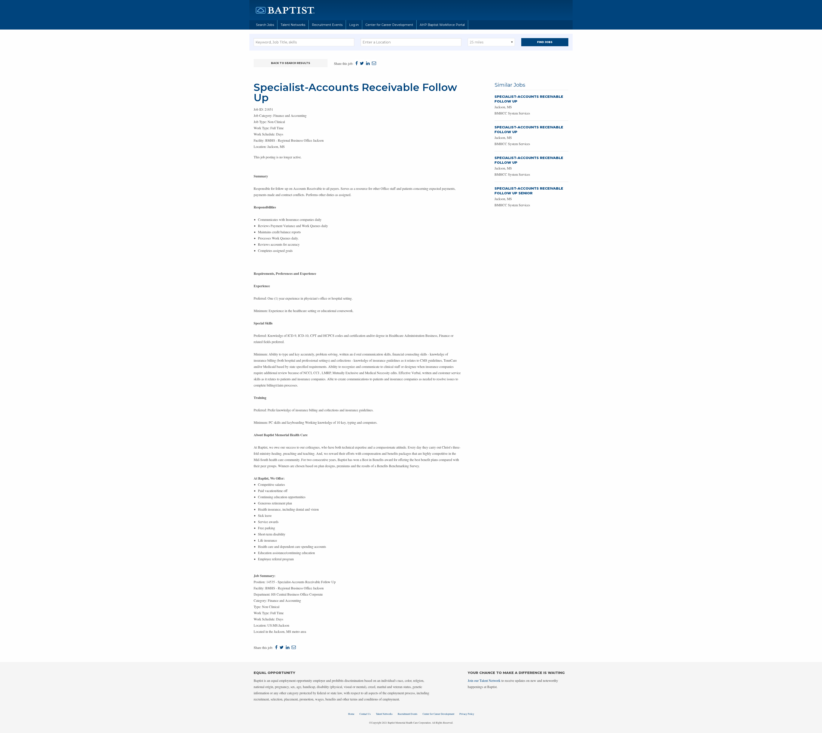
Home (351, 713)
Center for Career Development (389, 25)
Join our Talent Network (484, 680)
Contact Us (365, 713)
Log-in (354, 25)
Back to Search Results (290, 63)
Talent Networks (293, 25)
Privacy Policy (466, 713)
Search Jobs (265, 25)
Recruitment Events (327, 25)
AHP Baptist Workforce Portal (442, 25)
